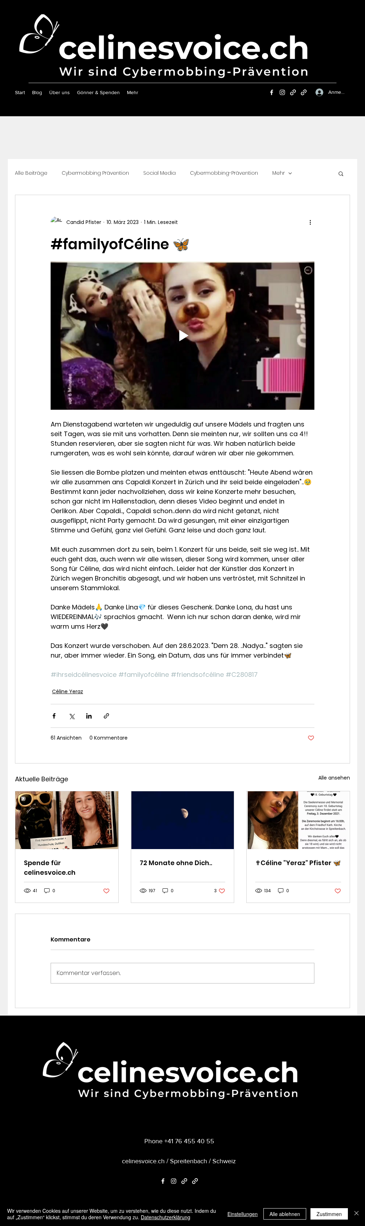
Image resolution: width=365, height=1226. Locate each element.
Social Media (159, 173)
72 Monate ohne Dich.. (176, 862)
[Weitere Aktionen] (310, 222)
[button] (341, 173)
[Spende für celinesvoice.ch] (66, 820)
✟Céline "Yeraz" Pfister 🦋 (298, 862)
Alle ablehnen (284, 1213)
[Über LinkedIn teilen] (89, 715)
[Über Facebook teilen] (54, 715)
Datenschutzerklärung (165, 1217)
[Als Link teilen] (106, 715)
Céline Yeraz (67, 691)
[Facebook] (271, 92)
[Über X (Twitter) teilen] (71, 715)
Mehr (278, 173)
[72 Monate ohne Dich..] (182, 820)
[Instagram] (282, 92)
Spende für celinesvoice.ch (50, 867)
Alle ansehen (334, 777)
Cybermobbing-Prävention (224, 173)
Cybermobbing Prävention (95, 173)
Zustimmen (329, 1213)
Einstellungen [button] (242, 1213)
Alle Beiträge (31, 173)
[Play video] (182, 335)
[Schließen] (356, 1213)
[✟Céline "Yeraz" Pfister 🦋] (298, 820)
